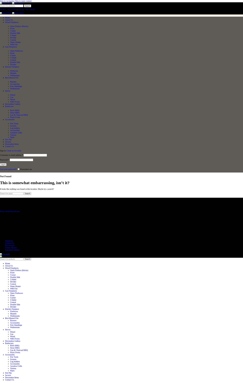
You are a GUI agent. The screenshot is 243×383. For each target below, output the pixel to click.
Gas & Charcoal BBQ (19, 115)
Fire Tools (14, 123)
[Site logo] (6, 3)
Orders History (11, 248)
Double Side (15, 33)
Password (4, 160)
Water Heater (15, 42)
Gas (11, 97)
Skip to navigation (7, 1)
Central (13, 40)
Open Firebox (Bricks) (19, 26)
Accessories (15, 84)
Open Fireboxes (16, 51)
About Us (9, 241)
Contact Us (9, 243)
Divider (13, 38)
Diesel (12, 95)
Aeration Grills (16, 133)
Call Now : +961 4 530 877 (8, 10)
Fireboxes (14, 71)
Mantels (13, 73)
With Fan (13, 44)
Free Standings (16, 86)
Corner (13, 31)
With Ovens (15, 102)
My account (10, 245)
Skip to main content (23, 1)
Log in (3, 165)
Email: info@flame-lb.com (9, 211)
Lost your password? (8, 169)
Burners (13, 82)
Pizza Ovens (15, 117)
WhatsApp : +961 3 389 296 (26, 10)
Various (13, 135)
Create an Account (13, 151)
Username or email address (11, 155)
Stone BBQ (14, 113)
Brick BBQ (14, 110)
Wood (12, 99)
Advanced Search (12, 250)
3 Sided (13, 35)
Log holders (15, 128)
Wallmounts (15, 75)
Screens (13, 126)
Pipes (12, 137)
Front (12, 28)
